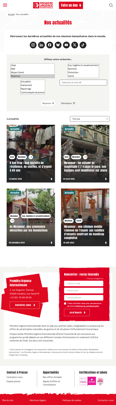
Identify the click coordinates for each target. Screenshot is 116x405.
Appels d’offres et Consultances (51, 383)
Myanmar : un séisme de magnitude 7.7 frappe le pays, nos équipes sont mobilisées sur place (85, 166)
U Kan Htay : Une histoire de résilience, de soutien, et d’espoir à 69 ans (31, 166)
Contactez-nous (15, 377)
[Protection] (83, 72)
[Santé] (83, 76)
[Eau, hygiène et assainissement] (83, 65)
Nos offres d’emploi (52, 377)
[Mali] (33, 69)
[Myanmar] (33, 76)
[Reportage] (33, 89)
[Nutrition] (83, 69)
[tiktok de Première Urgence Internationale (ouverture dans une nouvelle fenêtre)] (83, 45)
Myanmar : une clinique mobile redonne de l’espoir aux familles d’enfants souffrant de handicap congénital (84, 232)
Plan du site (7, 400)
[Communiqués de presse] (33, 92)
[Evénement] (33, 85)
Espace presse (13, 381)
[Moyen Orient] (33, 72)
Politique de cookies (72, 400)
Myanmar (47, 103)
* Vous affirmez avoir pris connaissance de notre (84, 304)
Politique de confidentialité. (87, 306)
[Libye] (33, 65)
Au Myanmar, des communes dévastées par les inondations (29, 228)
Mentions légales (38, 400)
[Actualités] (33, 81)
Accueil (11, 14)
